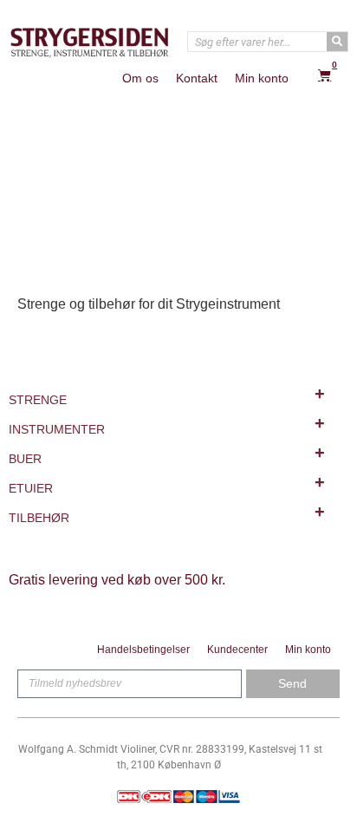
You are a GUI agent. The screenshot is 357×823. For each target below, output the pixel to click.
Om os (140, 78)
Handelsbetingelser (143, 649)
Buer (167, 454)
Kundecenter (237, 649)
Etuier (167, 484)
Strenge (167, 395)
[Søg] (337, 41)
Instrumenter (167, 425)
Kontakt (196, 78)
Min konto (262, 78)
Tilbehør (167, 513)
